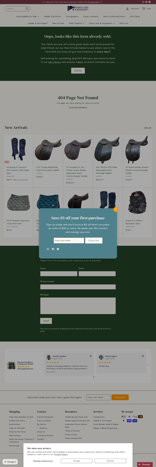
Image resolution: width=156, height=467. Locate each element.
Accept (76, 461)
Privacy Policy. (61, 454)
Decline (110, 461)
